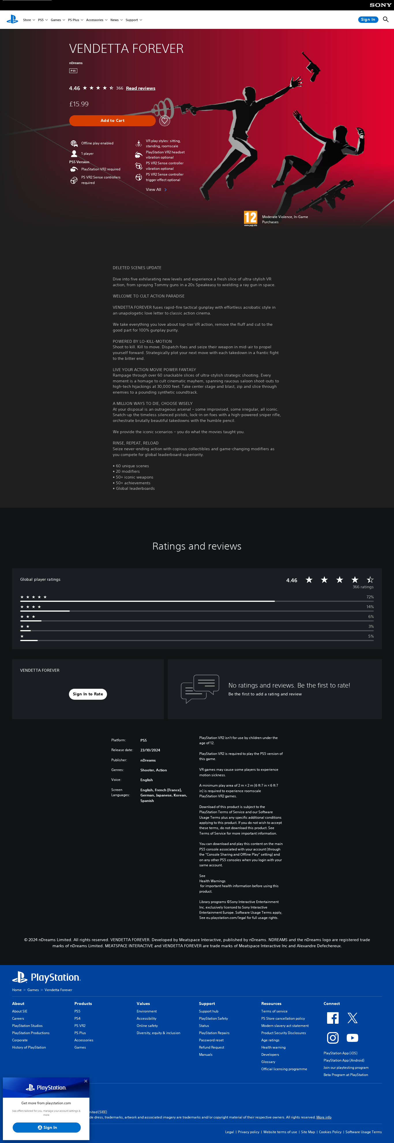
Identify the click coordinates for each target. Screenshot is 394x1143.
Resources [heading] (271, 1003)
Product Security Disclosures (283, 1032)
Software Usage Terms (364, 1131)
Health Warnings (212, 880)
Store (27, 20)
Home (17, 989)
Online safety (147, 1025)
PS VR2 (79, 1025)
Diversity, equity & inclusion (158, 1032)
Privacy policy (248, 1131)
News (114, 20)
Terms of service (274, 1011)
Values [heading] (143, 1003)
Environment (147, 1011)
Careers (18, 1018)
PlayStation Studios (27, 1025)
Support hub (208, 1011)
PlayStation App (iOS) (340, 1053)
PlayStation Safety (213, 1018)
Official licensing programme (284, 1068)
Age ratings (270, 1040)
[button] (88, 694)
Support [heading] (207, 1003)
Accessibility (146, 1018)
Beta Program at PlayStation (346, 1074)
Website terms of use (280, 1131)
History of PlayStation (29, 1047)
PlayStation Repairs (214, 1032)
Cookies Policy (330, 1131)
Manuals (206, 1054)
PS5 (41, 20)
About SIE (19, 1011)
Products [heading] (83, 1003)
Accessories (94, 20)
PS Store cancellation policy (283, 1018)
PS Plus (73, 20)
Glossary (268, 1061)
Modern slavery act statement (285, 1025)
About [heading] (18, 1003)
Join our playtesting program (346, 1067)
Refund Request (211, 1047)
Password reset (211, 1040)
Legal (229, 1131)
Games (56, 20)
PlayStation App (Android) (344, 1060)
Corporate (20, 1040)
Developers (270, 1054)
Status (204, 1025)
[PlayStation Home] (12, 19)
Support (132, 20)
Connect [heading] (332, 1003)
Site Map (308, 1131)
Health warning (273, 1047)
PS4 (77, 1018)
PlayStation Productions (31, 1032)
